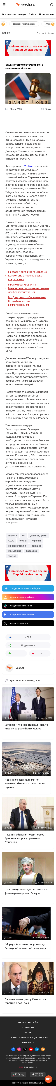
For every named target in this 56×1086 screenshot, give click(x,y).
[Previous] (3, 24)
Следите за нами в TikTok (21, 606)
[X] (25, 1049)
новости (12, 535)
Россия (22, 540)
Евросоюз (31, 551)
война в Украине (17, 545)
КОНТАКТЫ (28, 1027)
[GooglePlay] (18, 1074)
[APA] (28, 1067)
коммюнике (14, 551)
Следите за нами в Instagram (22, 597)
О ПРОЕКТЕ (28, 1042)
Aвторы (22, 14)
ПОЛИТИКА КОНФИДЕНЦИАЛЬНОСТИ (28, 1037)
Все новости (9, 14)
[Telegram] (37, 1049)
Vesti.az (28, 166)
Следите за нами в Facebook (22, 614)
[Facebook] (13, 1049)
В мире (32, 14)
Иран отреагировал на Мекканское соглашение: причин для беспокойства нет (28, 288)
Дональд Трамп (38, 535)
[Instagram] (19, 1049)
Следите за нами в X (19, 623)
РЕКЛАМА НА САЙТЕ (28, 1022)
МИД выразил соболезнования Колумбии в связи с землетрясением (27, 301)
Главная (40, 33)
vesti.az (12, 556)
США (11, 540)
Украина (36, 540)
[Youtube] (31, 1049)
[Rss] (43, 1049)
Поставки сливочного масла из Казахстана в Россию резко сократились (27, 275)
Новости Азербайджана (17, 24)
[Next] (53, 24)
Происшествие (47, 14)
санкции (36, 545)
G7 (23, 535)
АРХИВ (28, 1032)
